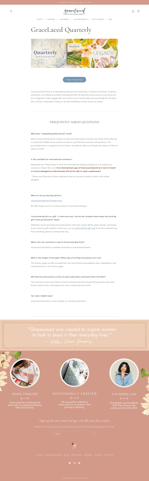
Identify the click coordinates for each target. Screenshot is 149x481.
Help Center (108, 455)
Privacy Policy (76, 455)
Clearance (98, 455)
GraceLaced (70, 478)
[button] (11, 11)
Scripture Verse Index (53, 455)
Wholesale (88, 455)
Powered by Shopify (80, 478)
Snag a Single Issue (74, 79)
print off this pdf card (85, 228)
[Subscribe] (93, 434)
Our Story (39, 455)
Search (66, 455)
